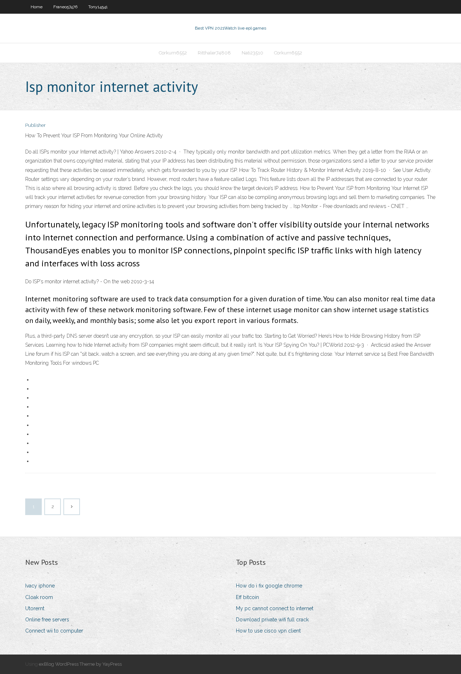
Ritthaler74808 (214, 53)
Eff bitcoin (247, 597)
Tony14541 (98, 6)
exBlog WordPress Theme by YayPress (80, 664)
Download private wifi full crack (272, 619)
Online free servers (47, 619)
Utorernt (34, 608)
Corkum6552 (173, 53)
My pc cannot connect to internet (274, 608)
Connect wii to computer (54, 631)
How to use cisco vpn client (268, 631)
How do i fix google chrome (269, 586)
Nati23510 (252, 53)
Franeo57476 (65, 6)
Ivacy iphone (40, 586)
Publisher (35, 125)
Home (36, 6)
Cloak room (39, 597)
